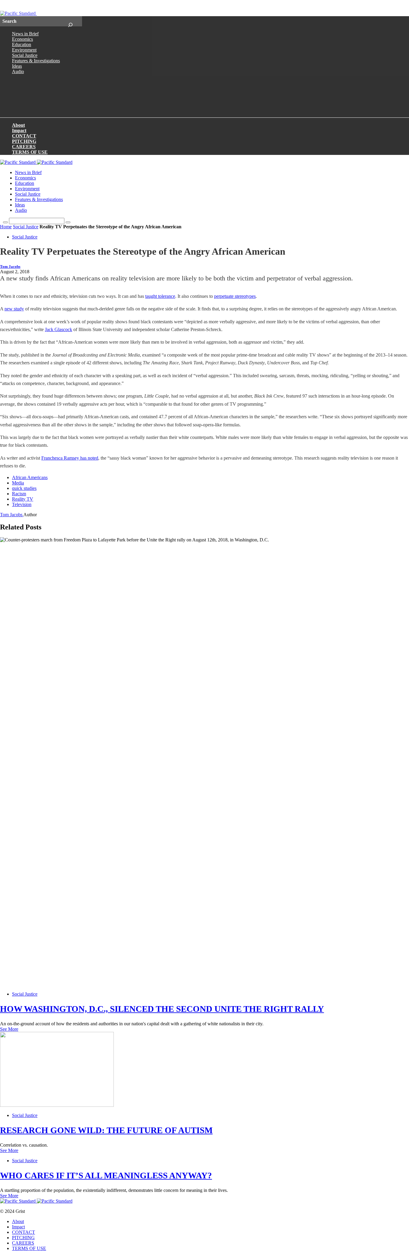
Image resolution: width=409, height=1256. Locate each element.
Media (18, 482)
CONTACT (24, 135)
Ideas (17, 66)
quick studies (24, 488)
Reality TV (22, 499)
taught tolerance (160, 296)
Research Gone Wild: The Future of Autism (106, 1130)
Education (21, 44)
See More (9, 1029)
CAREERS (24, 146)
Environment (24, 49)
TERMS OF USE (30, 152)
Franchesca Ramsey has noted (69, 458)
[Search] (70, 21)
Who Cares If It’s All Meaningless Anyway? (106, 1175)
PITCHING (24, 141)
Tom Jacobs (10, 267)
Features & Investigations (36, 60)
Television (21, 504)
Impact (19, 130)
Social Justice (24, 55)
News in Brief (25, 33)
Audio (18, 71)
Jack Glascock (58, 329)
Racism (19, 493)
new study (14, 308)
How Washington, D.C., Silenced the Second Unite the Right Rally (162, 1009)
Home (6, 226)
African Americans (30, 477)
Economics (22, 39)
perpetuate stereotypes (235, 296)
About (18, 125)
